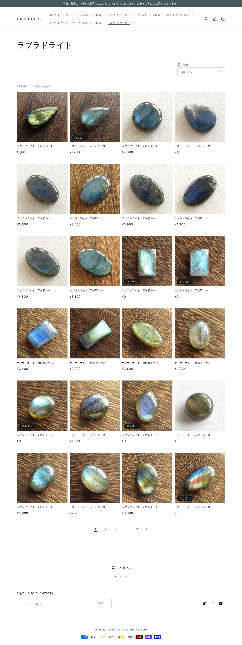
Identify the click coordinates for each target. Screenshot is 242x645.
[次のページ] (146, 529)
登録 (100, 603)
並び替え (183, 64)
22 (136, 528)
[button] (206, 19)
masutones (113, 629)
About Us (121, 576)
